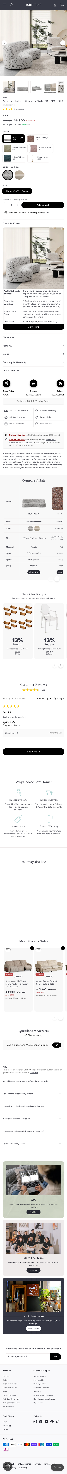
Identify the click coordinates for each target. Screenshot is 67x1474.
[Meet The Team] (33, 1238)
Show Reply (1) (11, 733)
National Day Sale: (17, 435)
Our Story (7, 1376)
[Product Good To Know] (33, 278)
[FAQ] (33, 1180)
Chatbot (34, 1072)
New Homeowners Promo (44, 1399)
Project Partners (9, 1395)
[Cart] (62, 4)
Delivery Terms (40, 1384)
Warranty (37, 1391)
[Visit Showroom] (33, 1296)
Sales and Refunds (41, 1388)
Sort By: (40, 698)
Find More (34, 1212)
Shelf (38, 442)
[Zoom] (33, 42)
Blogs (5, 1391)
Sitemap (23, 1467)
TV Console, (27, 442)
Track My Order (40, 1376)
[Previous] (4, 42)
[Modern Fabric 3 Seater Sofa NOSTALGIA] (34, 498)
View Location (33, 1328)
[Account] (55, 4)
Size (5, 185)
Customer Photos (10, 1388)
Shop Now (33, 572)
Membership (39, 1380)
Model (6, 131)
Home (5, 97)
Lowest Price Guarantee (43, 1395)
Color (11, 167)
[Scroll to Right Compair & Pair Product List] (57, 578)
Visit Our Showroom (11, 1399)
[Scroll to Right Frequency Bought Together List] (60, 665)
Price (5, 115)
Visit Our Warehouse (11, 1403)
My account (38, 1403)
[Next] (62, 42)
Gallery (5, 1380)
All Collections (8, 1406)
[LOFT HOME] (33, 5)
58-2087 (8, 175)
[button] (13, 722)
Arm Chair (50, 439)
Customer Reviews (11, 1384)
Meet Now (33, 1270)
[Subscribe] (55, 1356)
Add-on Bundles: (17, 439)
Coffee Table (15, 442)
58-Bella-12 (19, 175)
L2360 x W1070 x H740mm (17, 191)
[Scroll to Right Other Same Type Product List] (60, 1017)
